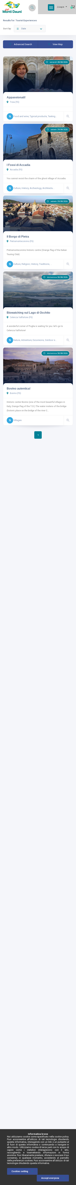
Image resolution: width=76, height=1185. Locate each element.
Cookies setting (19, 1171)
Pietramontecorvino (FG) (21, 241)
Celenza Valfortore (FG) (21, 317)
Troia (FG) (14, 102)
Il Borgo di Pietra (18, 236)
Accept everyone (50, 1178)
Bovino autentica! (18, 388)
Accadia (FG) (15, 169)
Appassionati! (16, 97)
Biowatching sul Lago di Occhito (28, 312)
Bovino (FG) (15, 393)
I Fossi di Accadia (18, 164)
